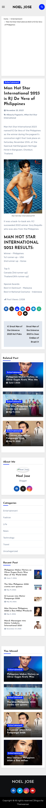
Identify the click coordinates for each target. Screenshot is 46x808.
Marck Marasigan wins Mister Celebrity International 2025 (15, 623)
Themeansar (23, 804)
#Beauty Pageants (14, 115)
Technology (9, 538)
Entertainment (12, 82)
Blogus (37, 800)
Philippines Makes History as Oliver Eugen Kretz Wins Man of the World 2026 (22, 380)
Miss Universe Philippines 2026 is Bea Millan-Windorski (20, 760)
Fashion (7, 517)
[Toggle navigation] (3, 6)
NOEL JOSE (22, 7)
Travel (6, 544)
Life (5, 524)
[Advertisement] (23, 50)
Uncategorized (10, 551)
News (6, 531)
